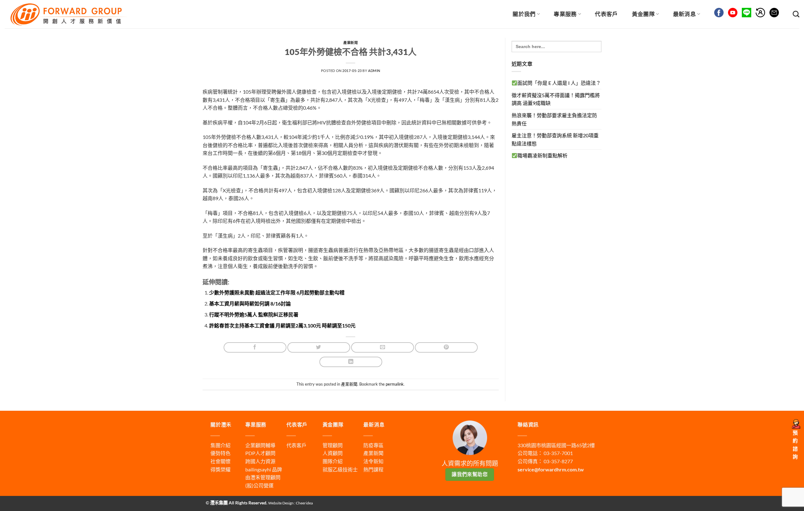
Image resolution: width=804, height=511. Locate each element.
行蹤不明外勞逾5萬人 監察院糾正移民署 (253, 314)
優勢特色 (220, 453)
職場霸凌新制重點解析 (542, 155)
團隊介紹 (333, 461)
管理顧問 (333, 445)
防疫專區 (373, 445)
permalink (395, 384)
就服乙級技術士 (340, 469)
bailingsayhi (258, 469)
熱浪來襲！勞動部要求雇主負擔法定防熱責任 (554, 119)
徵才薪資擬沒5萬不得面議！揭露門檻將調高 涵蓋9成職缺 (556, 99)
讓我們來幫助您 (470, 474)
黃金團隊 (643, 14)
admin (374, 71)
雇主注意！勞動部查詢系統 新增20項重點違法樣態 (555, 139)
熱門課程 (373, 469)
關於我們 (524, 14)
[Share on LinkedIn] (350, 362)
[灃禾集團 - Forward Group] (68, 14)
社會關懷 (220, 461)
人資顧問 (333, 453)
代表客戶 (606, 14)
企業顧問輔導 (260, 445)
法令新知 (373, 461)
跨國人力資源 (260, 461)
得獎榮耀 (220, 469)
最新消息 (684, 14)
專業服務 (565, 14)
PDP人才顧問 (260, 453)
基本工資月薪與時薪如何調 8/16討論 (250, 303)
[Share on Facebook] (255, 347)
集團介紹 (220, 445)
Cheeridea (304, 503)
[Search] (796, 14)
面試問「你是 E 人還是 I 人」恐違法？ (559, 83)
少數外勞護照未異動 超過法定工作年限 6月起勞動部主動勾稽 (277, 292)
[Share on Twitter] (318, 347)
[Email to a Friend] (382, 347)
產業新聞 (350, 43)
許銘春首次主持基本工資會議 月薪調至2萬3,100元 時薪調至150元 (282, 325)
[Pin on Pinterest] (446, 347)
